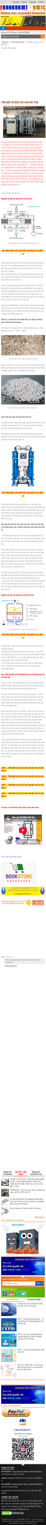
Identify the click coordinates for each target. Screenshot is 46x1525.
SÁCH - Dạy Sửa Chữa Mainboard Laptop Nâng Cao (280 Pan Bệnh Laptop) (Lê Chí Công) (29, 1336)
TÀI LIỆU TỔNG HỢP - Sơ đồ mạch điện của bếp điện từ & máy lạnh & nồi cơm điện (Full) (30, 1367)
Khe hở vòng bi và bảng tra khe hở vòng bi (25, 1208)
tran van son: (6, 1490)
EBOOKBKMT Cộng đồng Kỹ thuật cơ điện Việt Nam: (21, 1471)
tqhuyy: (4, 1478)
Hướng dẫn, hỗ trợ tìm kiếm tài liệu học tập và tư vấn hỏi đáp (30, 1305)
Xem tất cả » (40, 1217)
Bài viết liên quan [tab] (20, 1173)
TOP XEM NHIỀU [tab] (12, 1299)
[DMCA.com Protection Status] (13, 1513)
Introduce (16, 2)
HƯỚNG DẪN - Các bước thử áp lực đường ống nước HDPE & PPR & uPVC (27, 1191)
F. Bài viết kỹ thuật (17, 42)
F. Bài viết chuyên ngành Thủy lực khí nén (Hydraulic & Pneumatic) (22, 961)
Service (24, 2)
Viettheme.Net (6, 1521)
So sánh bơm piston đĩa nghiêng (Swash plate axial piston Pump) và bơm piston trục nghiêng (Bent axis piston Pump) (27, 1201)
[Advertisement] (23, 75)
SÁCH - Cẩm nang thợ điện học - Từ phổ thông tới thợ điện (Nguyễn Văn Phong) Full (30, 1321)
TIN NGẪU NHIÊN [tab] (34, 1299)
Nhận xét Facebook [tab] (7, 1173)
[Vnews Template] (23, 10)
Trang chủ (5, 42)
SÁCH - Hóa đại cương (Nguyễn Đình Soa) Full (30, 1351)
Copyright (32, 2)
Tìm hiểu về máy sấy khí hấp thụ (19, 102)
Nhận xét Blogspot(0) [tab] (36, 1173)
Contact (41, 2)
